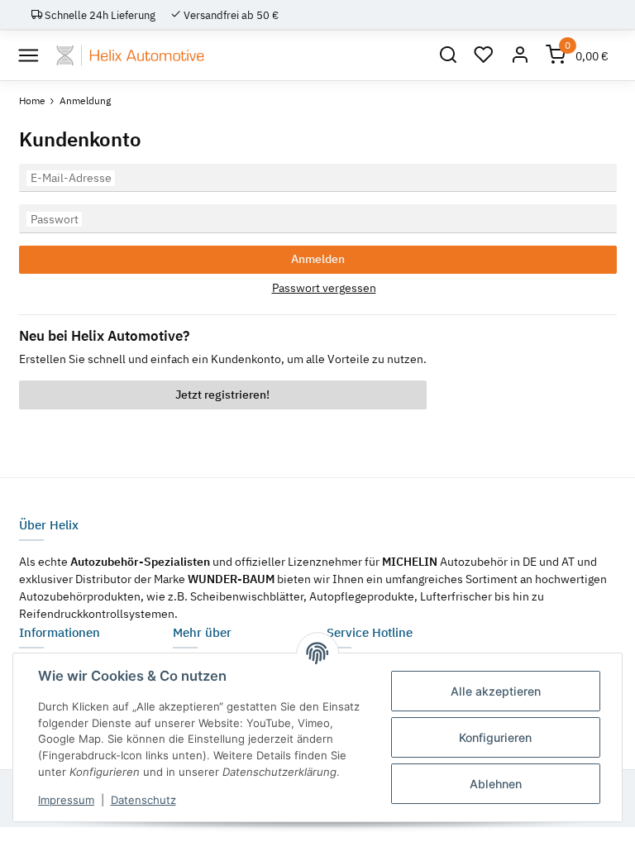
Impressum (66, 799)
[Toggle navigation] (28, 55)
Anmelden (318, 258)
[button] (448, 55)
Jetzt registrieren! (222, 394)
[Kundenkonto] (520, 55)
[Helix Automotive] (130, 56)
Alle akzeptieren (496, 691)
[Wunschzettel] (484, 55)
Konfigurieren (495, 737)
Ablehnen (496, 784)
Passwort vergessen (324, 287)
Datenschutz (143, 799)
